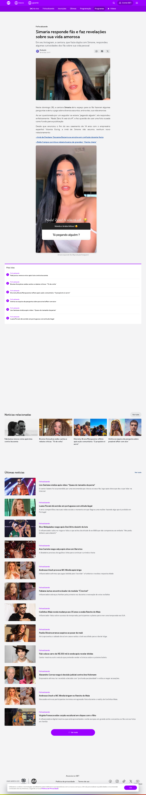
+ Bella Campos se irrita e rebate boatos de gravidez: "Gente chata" (66, 142)
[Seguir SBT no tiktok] (124, 781)
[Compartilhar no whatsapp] (96, 51)
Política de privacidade (65, 781)
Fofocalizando (42, 26)
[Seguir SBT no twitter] (131, 781)
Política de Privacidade (50, 789)
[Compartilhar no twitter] (107, 51)
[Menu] (136, 3)
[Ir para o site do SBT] (34, 781)
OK (130, 788)
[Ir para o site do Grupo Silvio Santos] (18, 781)
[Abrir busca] (114, 3)
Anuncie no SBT (72, 776)
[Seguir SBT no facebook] (110, 781)
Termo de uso (83, 781)
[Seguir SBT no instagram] (117, 781)
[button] (21, 434)
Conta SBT (126, 3)
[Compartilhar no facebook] (102, 51)
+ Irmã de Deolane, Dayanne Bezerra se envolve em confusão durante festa (69, 137)
